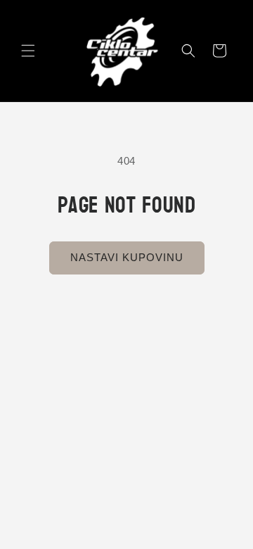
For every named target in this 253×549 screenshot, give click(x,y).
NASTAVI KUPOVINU (126, 257)
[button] (28, 50)
